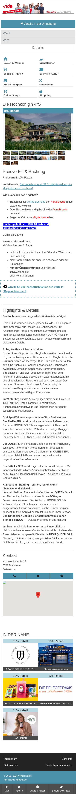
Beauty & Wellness (61, 791)
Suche (40, 47)
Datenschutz (11, 765)
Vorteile (19, 791)
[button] (38, 595)
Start (6, 791)
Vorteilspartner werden (59, 765)
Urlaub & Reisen (37, 791)
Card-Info (67, 758)
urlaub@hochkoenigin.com (19, 228)
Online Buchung (36, 201)
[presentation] (6, 131)
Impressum (10, 758)
